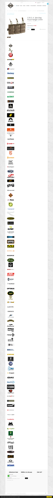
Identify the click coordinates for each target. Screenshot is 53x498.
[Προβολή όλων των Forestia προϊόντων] (10, 136)
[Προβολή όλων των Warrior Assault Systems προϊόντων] (10, 449)
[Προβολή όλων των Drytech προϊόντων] (10, 112)
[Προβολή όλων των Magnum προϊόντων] (10, 243)
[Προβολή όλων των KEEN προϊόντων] (10, 220)
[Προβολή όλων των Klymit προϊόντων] (10, 229)
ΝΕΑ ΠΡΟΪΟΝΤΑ (44, 5)
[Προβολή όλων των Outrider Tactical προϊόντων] (10, 299)
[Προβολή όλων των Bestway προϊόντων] (10, 75)
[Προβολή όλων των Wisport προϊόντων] (10, 458)
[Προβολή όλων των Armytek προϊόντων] (10, 61)
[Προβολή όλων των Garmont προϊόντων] (10, 150)
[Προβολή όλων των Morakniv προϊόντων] (10, 271)
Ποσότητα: (28, 29)
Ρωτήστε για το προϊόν (29, 27)
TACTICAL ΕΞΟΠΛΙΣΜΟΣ (33, 5)
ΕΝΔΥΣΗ (21, 5)
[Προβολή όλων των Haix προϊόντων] (10, 173)
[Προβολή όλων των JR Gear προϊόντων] (10, 206)
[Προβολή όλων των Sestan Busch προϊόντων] (10, 365)
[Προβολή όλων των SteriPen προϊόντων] (10, 384)
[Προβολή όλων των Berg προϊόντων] (10, 66)
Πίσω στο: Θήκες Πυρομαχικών (10, 14)
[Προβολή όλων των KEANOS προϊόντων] (10, 215)
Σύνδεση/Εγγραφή (39, 2)
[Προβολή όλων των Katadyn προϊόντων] (10, 211)
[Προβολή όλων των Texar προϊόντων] (10, 407)
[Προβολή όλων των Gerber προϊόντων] (10, 159)
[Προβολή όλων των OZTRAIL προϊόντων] (10, 304)
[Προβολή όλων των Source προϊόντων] (10, 379)
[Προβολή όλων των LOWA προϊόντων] (10, 234)
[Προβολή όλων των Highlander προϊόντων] (10, 192)
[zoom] (16, 26)
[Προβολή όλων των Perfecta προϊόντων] (10, 313)
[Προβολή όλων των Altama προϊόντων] (10, 52)
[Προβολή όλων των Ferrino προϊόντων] (10, 131)
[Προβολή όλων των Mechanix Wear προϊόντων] (10, 248)
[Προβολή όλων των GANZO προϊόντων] (10, 145)
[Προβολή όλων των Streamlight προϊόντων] (10, 393)
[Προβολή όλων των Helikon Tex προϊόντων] (10, 182)
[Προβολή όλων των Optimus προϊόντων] (10, 290)
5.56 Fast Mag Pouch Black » (42, 13)
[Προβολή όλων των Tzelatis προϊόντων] (10, 421)
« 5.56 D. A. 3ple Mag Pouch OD (10, 13)
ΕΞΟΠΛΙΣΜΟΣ (27, 5)
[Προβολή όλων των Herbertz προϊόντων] (10, 187)
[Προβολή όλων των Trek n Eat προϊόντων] (10, 416)
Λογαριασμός (43, 2)
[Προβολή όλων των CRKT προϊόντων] (10, 98)
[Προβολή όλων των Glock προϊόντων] (10, 164)
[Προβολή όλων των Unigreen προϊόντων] (10, 430)
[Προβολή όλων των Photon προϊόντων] (10, 322)
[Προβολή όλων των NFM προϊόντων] (10, 281)
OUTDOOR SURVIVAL (39, 5)
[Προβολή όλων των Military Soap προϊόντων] (10, 266)
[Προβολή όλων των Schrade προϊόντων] (10, 356)
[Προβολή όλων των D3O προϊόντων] (10, 103)
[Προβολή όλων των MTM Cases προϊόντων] (10, 276)
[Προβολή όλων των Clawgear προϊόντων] (10, 89)
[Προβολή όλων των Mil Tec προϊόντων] (10, 262)
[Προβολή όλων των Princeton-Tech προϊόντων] (10, 327)
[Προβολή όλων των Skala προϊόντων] (10, 370)
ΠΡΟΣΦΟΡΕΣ (17, 5)
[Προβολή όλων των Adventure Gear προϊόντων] (10, 47)
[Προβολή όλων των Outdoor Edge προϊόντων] (10, 295)
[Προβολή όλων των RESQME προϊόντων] (10, 337)
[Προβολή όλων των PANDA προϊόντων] (10, 308)
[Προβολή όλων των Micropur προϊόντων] (10, 257)
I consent (49, 496)
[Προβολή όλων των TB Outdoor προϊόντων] (10, 402)
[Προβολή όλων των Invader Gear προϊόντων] (10, 197)
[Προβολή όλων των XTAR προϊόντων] (10, 467)
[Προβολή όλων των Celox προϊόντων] (10, 84)
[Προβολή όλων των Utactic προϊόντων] (10, 435)
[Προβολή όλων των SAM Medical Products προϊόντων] (10, 351)
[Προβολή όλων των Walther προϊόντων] (10, 444)
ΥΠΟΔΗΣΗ (24, 5)
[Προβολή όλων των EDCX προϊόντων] (10, 117)
